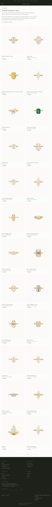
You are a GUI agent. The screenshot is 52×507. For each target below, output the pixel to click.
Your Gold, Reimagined (6, 468)
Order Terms (4, 478)
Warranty (3, 476)
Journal (28, 475)
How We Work (4, 466)
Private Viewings (30, 464)
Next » (28, 454)
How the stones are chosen (7, 22)
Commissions (29, 466)
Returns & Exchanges (5, 475)
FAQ (2, 473)
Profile (3, 463)
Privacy (24, 503)
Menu (2, 3)
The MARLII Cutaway (5, 464)
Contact (28, 476)
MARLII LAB (26, 3)
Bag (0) (49, 3)
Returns (27, 503)
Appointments (29, 463)
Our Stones (29, 473)
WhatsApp (36, 499)
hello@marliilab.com (38, 498)
